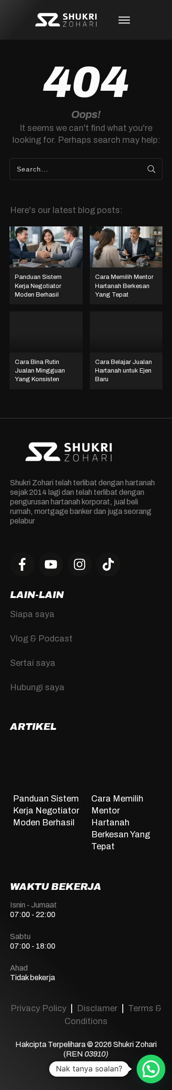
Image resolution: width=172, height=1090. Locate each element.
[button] (151, 1069)
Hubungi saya (37, 687)
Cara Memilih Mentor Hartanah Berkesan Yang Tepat (126, 265)
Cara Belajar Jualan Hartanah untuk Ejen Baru (126, 350)
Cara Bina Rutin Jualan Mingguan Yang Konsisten (46, 350)
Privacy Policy (38, 1008)
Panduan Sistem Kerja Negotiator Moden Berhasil (46, 265)
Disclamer (97, 1008)
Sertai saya (32, 663)
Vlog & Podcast (41, 638)
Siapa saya (32, 614)
